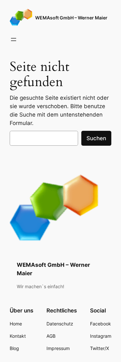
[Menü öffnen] (13, 39)
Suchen (96, 138)
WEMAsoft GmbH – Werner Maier (71, 17)
